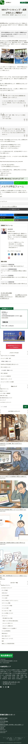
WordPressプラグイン (5, 585)
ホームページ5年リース (12, 269)
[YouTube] (9, 258)
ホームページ (4, 615)
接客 (3, 641)
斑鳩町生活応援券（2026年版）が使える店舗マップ (11, 724)
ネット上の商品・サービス (7, 613)
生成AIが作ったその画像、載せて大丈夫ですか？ (13, 266)
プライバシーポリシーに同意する (9, 206)
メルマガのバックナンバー (6, 587)
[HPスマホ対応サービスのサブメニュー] (24, 737)
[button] (14, 346)
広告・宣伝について (6, 636)
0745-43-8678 (5, 317)
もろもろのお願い (5, 595)
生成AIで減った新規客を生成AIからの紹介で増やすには (14, 283)
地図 (21, 315)
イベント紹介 (4, 598)
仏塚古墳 (2, 727)
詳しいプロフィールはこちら (14, 251)
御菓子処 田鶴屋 (3, 718)
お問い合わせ (24, 2)
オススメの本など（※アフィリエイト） (10, 600)
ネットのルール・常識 (6, 610)
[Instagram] (22, 254)
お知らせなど (11, 275)
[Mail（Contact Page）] (12, 254)
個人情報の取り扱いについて (9, 683)
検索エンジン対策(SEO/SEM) (8, 643)
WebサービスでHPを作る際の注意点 (10, 620)
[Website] (9, 254)
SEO (13, 42)
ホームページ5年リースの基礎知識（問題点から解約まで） (14, 271)
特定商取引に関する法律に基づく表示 (11, 682)
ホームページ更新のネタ (8, 625)
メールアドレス (3, 201)
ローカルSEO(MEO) (6, 630)
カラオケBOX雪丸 (4, 721)
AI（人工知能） (11, 264)
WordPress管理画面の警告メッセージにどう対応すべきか (14, 278)
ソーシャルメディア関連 (7, 605)
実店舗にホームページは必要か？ (10, 628)
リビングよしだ (3, 731)
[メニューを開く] (26, 2)
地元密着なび (8, 2)
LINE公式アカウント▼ (20, 182)
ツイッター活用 (5, 608)
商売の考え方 (4, 633)
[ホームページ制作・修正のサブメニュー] (13, 737)
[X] (15, 254)
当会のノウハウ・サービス (20, 15)
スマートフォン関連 (6, 603)
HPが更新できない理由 (7, 618)
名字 (1, 196)
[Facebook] (18, 254)
